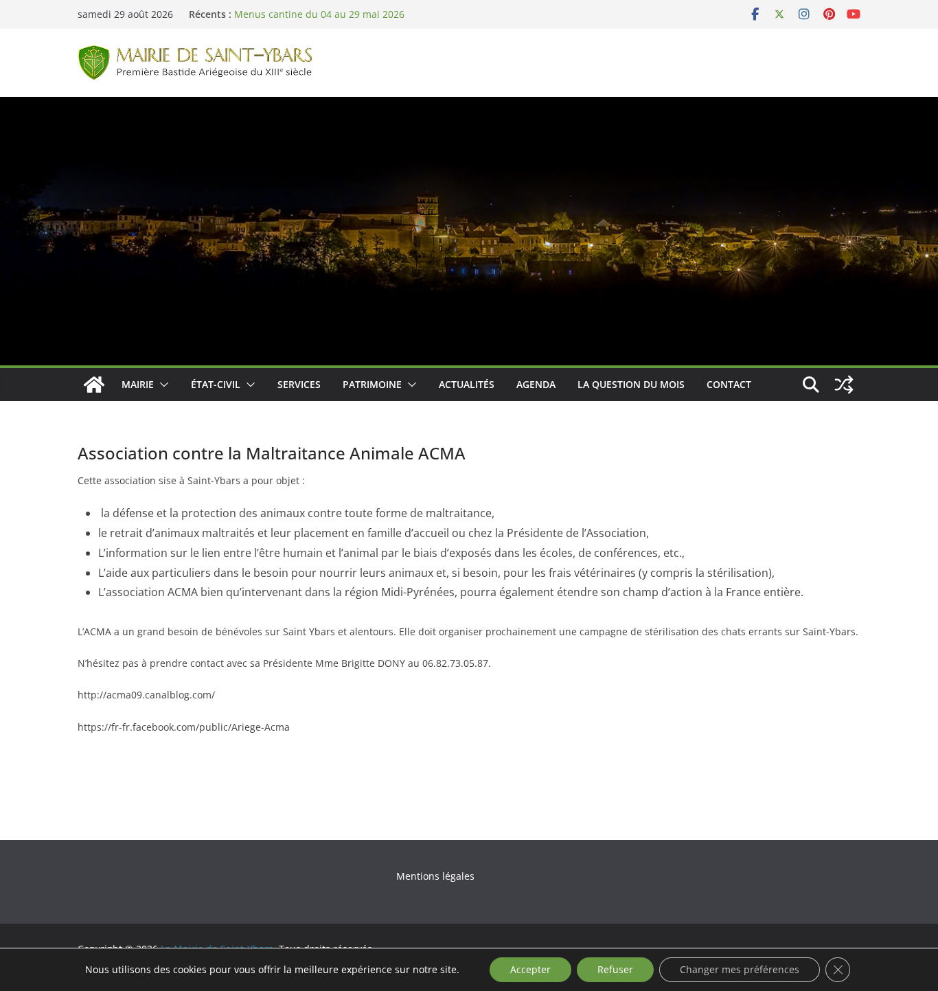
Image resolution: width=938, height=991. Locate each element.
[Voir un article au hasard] (843, 384)
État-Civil (215, 384)
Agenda (536, 384)
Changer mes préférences (739, 969)
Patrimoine (372, 384)
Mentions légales (435, 875)
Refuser (615, 969)
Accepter (530, 969)
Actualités (466, 384)
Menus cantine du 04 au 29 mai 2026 (319, 14)
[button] (161, 384)
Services (299, 384)
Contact (729, 384)
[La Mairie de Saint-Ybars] (469, 106)
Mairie (138, 384)
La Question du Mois (631, 384)
